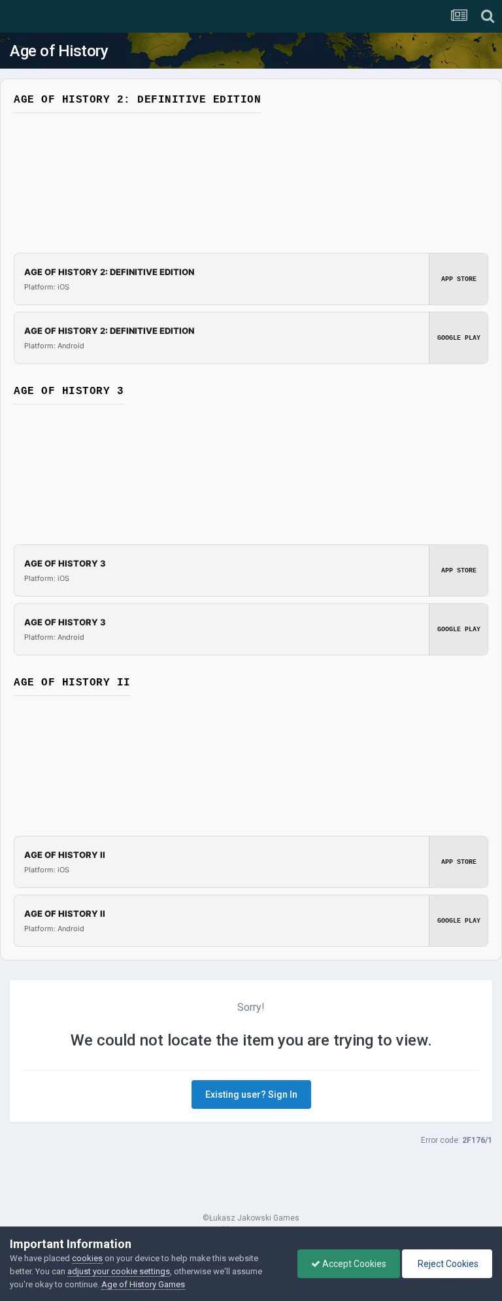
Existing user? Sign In (251, 1094)
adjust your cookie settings (118, 1271)
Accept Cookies (353, 1264)
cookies (87, 1258)
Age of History (59, 51)
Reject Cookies (447, 1264)
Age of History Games (143, 1284)
